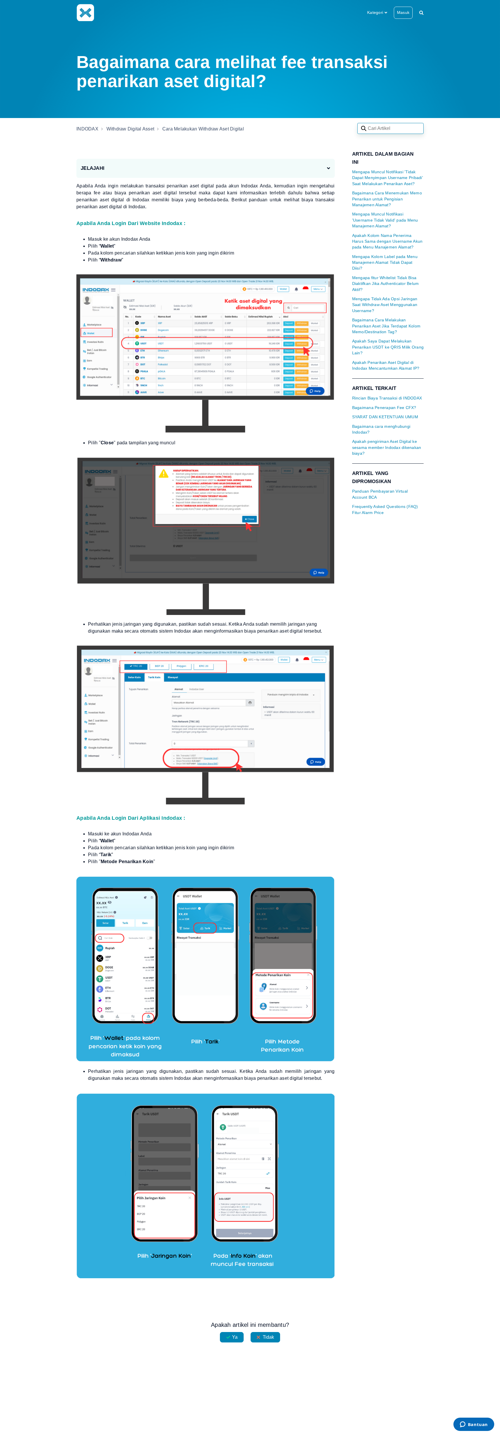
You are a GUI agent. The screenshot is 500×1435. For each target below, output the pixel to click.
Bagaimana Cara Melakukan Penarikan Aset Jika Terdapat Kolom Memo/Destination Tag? (386, 326)
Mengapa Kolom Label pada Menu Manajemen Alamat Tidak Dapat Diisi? (385, 263)
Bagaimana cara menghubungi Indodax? (381, 429)
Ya (235, 1337)
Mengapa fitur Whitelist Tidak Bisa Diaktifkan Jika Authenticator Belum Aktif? (385, 284)
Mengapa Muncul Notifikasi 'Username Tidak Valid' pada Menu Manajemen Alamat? (385, 220)
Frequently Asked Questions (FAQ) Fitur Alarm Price (385, 509)
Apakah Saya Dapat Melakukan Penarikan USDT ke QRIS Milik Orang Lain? (388, 347)
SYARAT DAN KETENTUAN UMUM (385, 417)
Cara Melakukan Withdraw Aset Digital (203, 128)
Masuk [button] (403, 12)
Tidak (268, 1337)
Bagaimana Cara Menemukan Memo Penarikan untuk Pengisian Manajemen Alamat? (387, 199)
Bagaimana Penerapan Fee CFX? (384, 408)
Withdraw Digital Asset (130, 128)
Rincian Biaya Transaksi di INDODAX (387, 398)
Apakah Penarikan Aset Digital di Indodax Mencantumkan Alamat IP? (386, 365)
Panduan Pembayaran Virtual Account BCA (380, 494)
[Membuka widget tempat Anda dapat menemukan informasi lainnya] (473, 1425)
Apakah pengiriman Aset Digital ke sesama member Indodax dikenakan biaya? (386, 447)
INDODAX (87, 128)
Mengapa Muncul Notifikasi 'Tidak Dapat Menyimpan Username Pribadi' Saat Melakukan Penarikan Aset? (387, 178)
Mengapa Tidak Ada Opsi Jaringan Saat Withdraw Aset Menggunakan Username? (385, 305)
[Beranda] (85, 12)
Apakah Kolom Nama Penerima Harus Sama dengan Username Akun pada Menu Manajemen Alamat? (387, 241)
